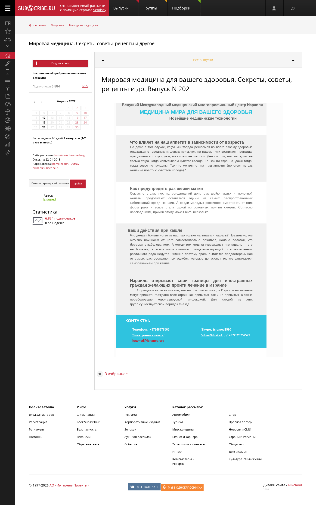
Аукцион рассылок (137, 437)
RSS (85, 86)
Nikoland (295, 485)
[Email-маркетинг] (7, 152)
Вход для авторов (41, 414)
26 (43, 127)
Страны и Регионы (242, 437)
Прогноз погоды (241, 422)
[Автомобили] (7, 39)
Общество (236, 444)
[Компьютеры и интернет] (7, 79)
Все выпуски (203, 60)
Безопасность (87, 429)
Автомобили (181, 414)
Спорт (233, 414)
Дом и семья (37, 25)
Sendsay (130, 429)
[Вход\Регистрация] (274, 8)
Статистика (44, 212)
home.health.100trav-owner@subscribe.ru (56, 166)
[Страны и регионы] (7, 128)
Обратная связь (88, 444)
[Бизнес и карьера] (7, 47)
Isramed (49, 199)
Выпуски (121, 8)
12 (43, 118)
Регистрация (38, 422)
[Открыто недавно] (7, 31)
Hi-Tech (177, 451)
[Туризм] (7, 136)
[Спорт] (7, 120)
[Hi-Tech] (7, 71)
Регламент (36, 429)
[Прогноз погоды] (7, 112)
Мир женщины (183, 429)
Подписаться (60, 63)
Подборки (181, 8)
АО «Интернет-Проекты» (69, 485)
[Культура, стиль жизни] (7, 87)
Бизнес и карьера (185, 437)
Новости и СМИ (240, 429)
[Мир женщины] (7, 63)
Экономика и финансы (188, 444)
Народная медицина (83, 25)
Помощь (35, 437)
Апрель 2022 (66, 101)
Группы (150, 8)
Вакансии (83, 437)
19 (43, 122)
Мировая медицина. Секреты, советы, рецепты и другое (92, 43)
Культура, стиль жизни (245, 459)
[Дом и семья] (7, 55)
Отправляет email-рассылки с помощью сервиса (83, 7)
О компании (86, 414)
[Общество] (7, 104)
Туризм (177, 422)
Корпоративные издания (142, 422)
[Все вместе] (7, 23)
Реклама (130, 414)
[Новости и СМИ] (7, 96)
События (130, 444)
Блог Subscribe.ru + (90, 422)
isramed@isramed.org (148, 340)
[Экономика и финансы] (7, 144)
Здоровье (57, 25)
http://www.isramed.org (69, 155)
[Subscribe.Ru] (36, 8)
